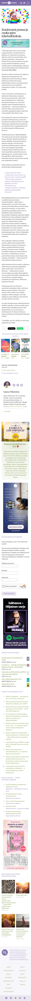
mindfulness (10, 373)
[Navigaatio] (28, 3)
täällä (26, 959)
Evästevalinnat (9, 991)
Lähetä (20, 328)
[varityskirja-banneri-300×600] (15, 845)
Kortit (22, 974)
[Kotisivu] (14, 385)
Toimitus (22, 984)
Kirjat (9, 974)
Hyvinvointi (6, 370)
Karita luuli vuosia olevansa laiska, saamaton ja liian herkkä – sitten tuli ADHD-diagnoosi (17, 709)
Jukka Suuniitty (20, 897)
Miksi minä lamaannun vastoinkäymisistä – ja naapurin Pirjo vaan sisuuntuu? (17, 752)
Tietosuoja (8, 988)
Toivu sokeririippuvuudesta (15, 801)
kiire (4, 373)
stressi (16, 373)
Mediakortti (22, 977)
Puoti (8, 984)
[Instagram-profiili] (21, 385)
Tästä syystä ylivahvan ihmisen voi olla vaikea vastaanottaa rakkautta (22, 933)
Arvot (22, 967)
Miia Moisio (4, 937)
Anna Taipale (5, 910)
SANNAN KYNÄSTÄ (16, 406)
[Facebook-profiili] (17, 385)
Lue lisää (7, 411)
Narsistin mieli (11, 806)
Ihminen (12, 370)
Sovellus (22, 981)
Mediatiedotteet (8, 981)
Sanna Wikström (9, 365)
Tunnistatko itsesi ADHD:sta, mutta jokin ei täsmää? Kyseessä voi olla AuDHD (17, 744)
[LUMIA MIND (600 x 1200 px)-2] (15, 507)
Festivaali (22, 970)
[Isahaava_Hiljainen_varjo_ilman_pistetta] (15, 623)
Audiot (8, 967)
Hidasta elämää (9, 3)
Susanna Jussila (20, 938)
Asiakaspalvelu (8, 970)
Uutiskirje (8, 977)
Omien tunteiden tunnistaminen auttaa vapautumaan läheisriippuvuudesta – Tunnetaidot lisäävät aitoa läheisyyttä (8, 901)
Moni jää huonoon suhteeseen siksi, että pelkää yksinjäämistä (8, 932)
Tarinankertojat (21, 895)
